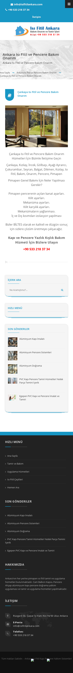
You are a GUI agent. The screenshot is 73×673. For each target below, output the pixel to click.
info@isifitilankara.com (28, 4)
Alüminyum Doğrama (30, 365)
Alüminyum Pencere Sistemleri (35, 352)
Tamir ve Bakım (15, 463)
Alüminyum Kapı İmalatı (31, 338)
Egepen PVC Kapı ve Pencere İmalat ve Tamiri (30, 550)
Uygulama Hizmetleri (18, 471)
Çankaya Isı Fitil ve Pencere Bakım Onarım (20, 75)
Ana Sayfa (5, 72)
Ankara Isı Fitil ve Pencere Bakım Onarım (37, 72)
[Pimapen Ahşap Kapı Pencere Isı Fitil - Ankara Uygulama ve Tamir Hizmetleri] (36, 31)
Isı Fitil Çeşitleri (15, 479)
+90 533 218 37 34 (18, 9)
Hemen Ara (13, 487)
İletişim (36, 16)
